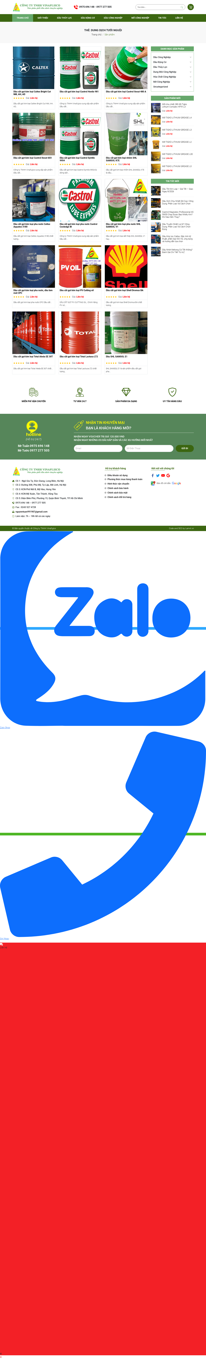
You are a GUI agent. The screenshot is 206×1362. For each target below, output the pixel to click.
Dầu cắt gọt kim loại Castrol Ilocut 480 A (126, 91)
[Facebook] (152, 475)
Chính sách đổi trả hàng (119, 497)
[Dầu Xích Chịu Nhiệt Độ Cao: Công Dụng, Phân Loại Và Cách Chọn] (156, 203)
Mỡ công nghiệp (140, 18)
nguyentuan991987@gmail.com (32, 511)
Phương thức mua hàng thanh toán (124, 479)
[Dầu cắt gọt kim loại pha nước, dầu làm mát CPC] (33, 266)
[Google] (168, 475)
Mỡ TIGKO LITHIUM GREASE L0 (177, 166)
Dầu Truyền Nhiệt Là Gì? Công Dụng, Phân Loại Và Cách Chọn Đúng (176, 226)
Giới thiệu (43, 18)
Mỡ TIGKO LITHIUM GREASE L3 (177, 130)
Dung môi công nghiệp (164, 72)
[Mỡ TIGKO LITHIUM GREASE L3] (156, 132)
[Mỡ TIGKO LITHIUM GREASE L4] (156, 119)
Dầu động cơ (88, 18)
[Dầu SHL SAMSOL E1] (126, 332)
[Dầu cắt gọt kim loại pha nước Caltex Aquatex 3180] (33, 200)
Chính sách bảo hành (118, 488)
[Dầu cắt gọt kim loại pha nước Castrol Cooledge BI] (80, 200)
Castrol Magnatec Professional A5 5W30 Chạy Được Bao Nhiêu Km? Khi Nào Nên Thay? (177, 214)
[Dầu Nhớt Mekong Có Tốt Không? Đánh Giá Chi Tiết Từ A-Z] (156, 251)
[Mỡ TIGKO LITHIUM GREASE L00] (156, 156)
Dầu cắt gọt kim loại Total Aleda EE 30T (33, 356)
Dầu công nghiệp (113, 18)
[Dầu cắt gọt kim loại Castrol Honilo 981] (80, 67)
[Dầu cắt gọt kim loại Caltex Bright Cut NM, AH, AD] (33, 67)
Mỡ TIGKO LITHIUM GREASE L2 (177, 142)
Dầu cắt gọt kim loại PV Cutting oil (77, 290)
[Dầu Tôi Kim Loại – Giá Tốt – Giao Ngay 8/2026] (156, 190)
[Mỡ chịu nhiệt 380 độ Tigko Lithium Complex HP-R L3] (156, 107)
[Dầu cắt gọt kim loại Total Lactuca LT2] (80, 332)
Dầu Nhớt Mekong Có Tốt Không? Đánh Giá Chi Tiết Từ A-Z (177, 251)
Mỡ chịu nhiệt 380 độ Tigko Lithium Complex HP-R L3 (174, 105)
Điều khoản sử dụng (117, 475)
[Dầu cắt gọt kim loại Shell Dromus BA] (126, 266)
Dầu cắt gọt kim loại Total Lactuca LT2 (79, 356)
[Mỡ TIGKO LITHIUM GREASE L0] (156, 168)
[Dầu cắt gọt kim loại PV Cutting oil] (80, 266)
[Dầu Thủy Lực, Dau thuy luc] (37, 7)
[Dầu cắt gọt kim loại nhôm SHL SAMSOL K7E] (126, 133)
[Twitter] (158, 475)
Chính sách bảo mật (117, 492)
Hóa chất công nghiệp (164, 76)
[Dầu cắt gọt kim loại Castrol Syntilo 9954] (80, 133)
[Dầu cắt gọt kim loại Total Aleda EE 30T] (33, 332)
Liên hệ (179, 18)
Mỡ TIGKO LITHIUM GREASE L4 (177, 117)
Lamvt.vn (189, 528)
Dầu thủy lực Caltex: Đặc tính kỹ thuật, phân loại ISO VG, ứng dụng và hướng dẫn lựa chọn (177, 239)
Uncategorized (160, 86)
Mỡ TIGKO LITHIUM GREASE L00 (177, 154)
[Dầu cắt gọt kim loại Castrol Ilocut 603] (33, 133)
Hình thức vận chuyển (118, 483)
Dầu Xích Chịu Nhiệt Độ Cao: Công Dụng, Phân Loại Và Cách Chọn (177, 202)
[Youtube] (163, 475)
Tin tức (162, 18)
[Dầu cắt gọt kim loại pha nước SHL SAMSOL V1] (126, 200)
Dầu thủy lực (64, 18)
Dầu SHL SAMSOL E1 (116, 356)
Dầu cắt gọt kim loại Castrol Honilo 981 (79, 91)
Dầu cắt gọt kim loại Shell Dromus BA (124, 290)
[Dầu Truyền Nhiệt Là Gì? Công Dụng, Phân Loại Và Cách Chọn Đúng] (156, 227)
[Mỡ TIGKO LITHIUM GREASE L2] (156, 144)
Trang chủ (23, 18)
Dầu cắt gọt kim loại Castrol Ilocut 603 (32, 158)
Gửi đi (184, 448)
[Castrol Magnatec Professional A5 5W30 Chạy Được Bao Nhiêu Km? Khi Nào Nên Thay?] (156, 215)
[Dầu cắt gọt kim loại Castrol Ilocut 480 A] (126, 67)
